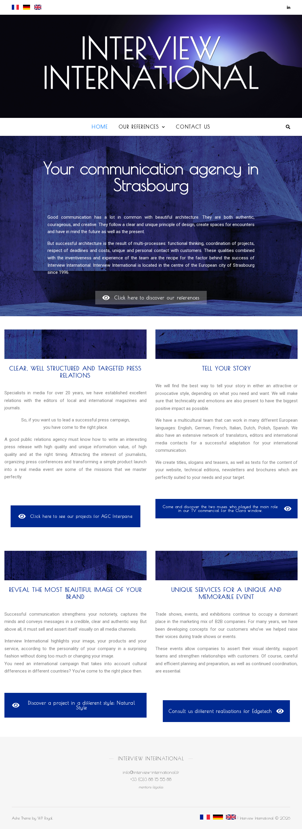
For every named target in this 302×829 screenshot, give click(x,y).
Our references (139, 126)
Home (100, 126)
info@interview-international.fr (151, 772)
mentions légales (151, 787)
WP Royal (44, 818)
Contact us (193, 126)
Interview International (151, 62)
